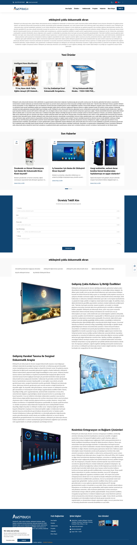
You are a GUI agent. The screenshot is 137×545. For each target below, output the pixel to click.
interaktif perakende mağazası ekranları (27, 269)
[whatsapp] (135, 266)
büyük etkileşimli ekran (22, 272)
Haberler (103, 8)
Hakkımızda (86, 8)
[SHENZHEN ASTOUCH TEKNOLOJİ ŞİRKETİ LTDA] (21, 8)
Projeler (95, 8)
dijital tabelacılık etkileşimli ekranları (103, 269)
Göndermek (68, 248)
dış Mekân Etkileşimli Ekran (41, 272)
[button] (66, 188)
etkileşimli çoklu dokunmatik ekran (77, 269)
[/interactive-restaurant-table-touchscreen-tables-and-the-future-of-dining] (109, 523)
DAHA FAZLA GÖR (19, 183)
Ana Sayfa (68, 8)
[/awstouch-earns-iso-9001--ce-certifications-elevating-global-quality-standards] (115, 523)
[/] (21, 516)
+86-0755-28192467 (19, 2)
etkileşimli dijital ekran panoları (53, 269)
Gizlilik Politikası (47, 542)
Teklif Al (120, 8)
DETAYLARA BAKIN (25, 73)
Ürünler (76, 8)
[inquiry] (135, 270)
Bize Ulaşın (111, 8)
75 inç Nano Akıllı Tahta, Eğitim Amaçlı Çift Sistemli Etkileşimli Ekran (25, 89)
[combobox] (20, 231)
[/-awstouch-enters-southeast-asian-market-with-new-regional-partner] (102, 523)
